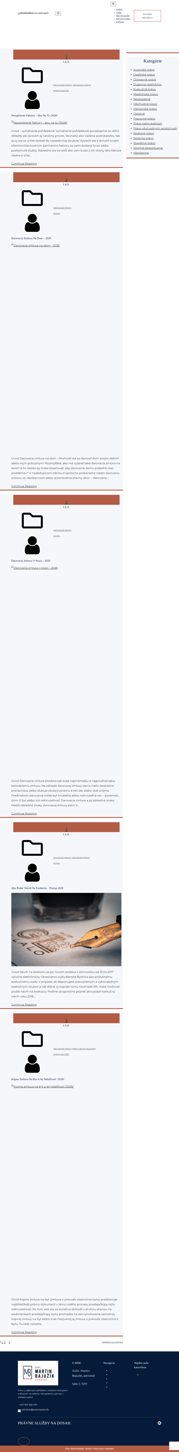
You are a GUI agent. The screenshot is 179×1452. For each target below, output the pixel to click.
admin (56, 213)
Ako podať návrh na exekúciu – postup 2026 (37, 888)
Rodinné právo (143, 133)
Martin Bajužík (61, 91)
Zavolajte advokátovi (147, 16)
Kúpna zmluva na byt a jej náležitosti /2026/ (37, 1079)
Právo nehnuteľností (84, 1049)
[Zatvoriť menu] (113, 4)
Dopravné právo (144, 79)
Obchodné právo (62, 85)
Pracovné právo (144, 118)
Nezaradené (141, 99)
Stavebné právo (144, 143)
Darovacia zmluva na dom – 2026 (31, 238)
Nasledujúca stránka (112, 1342)
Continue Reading (24, 163)
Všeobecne (141, 153)
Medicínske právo (145, 94)
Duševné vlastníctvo (147, 84)
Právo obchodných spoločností (155, 128)
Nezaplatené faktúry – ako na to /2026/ (34, 115)
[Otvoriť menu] (58, 13)
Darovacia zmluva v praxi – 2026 (30, 560)
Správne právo (143, 138)
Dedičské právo (144, 74)
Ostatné (139, 113)
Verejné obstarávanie (148, 148)
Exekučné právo (62, 858)
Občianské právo (82, 85)
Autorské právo (144, 69)
